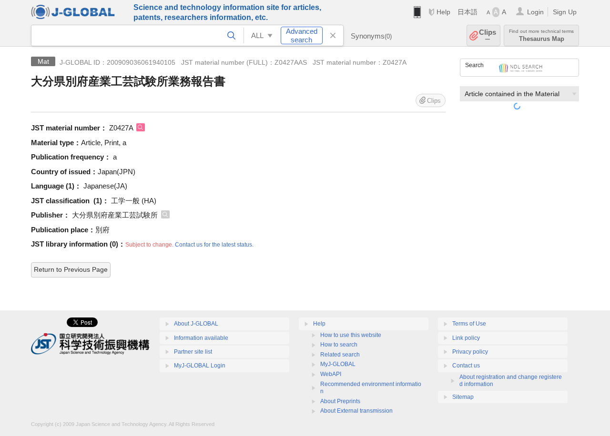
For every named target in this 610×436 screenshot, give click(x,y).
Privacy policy (470, 351)
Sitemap (463, 397)
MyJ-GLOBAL (338, 364)
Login (535, 12)
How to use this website (350, 335)
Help (443, 12)
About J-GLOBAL (196, 323)
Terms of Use (469, 323)
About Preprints (340, 401)
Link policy (466, 338)
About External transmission (356, 410)
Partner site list (193, 351)
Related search (340, 354)
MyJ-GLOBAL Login (199, 365)
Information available (201, 338)
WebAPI (330, 374)
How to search (338, 344)
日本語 (468, 12)
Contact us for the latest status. (214, 244)
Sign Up (565, 12)
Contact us (466, 365)
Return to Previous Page (71, 269)
